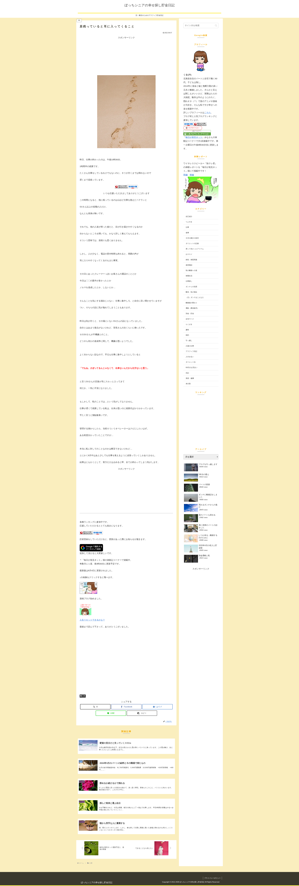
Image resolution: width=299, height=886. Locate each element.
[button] (142, 713)
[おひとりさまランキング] (121, 186)
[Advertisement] (126, 55)
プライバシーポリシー (212, 878)
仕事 (83, 696)
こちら (207, 112)
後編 (192, 175)
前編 (185, 175)
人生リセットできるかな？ (92, 620)
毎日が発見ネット (193, 137)
